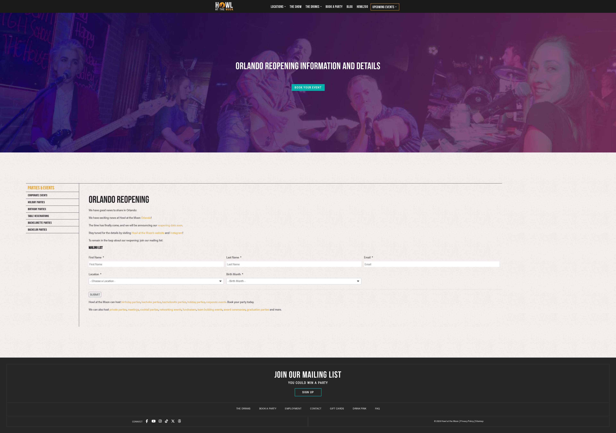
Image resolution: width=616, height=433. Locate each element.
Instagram (176, 233)
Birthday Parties (37, 209)
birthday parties (130, 302)
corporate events (216, 302)
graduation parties (258, 309)
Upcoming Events (383, 7)
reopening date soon (170, 225)
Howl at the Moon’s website (148, 233)
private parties (118, 309)
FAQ (377, 408)
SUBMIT (95, 294)
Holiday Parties (36, 202)
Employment (293, 408)
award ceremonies (235, 309)
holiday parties (196, 302)
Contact (315, 408)
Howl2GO (362, 7)
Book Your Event (308, 87)
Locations (277, 7)
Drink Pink (359, 408)
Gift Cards (337, 408)
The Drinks (313, 7)
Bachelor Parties (37, 229)
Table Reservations (38, 215)
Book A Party (267, 408)
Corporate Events (37, 195)
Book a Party (334, 7)
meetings (133, 309)
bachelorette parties (174, 302)
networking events (170, 309)
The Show (296, 7)
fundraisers (189, 309)
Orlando (146, 218)
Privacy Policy (467, 421)
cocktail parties (149, 309)
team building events (209, 309)
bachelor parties (151, 302)
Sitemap (479, 421)
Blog (350, 7)
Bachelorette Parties (40, 222)
